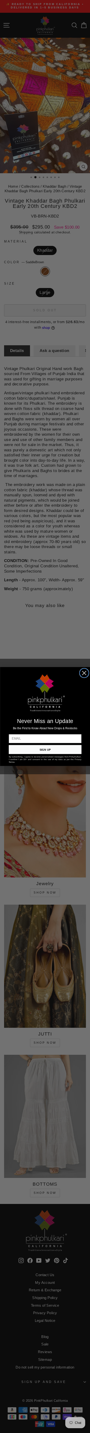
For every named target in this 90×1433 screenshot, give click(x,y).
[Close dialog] (84, 673)
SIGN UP (45, 749)
